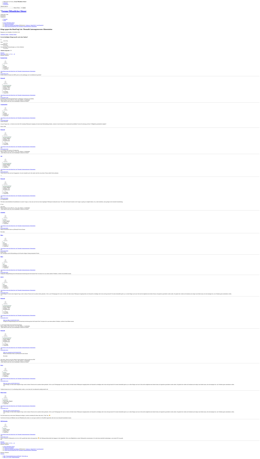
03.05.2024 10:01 (4, 272)
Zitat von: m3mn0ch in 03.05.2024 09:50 (12, 352)
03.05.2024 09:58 (4, 250)
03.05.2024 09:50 (4, 228)
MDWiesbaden (4, 421)
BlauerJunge (3, 392)
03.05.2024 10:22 (4, 292)
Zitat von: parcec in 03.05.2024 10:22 (11, 383)
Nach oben (3, 443)
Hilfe (4, 456)
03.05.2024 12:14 (4, 381)
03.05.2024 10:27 (4, 317)
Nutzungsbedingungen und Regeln (13, 456)
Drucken (2, 52)
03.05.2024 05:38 (4, 149)
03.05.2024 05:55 (4, 171)
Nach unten (3, 54)
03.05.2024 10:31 (4, 350)
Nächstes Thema (12, 34)
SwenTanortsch (39, 25)
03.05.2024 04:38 (4, 120)
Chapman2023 (4, 104)
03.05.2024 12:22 (4, 436)
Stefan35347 (33, 25)
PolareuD (3, 78)
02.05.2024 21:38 (4, 97)
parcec (2, 277)
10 (14, 54)
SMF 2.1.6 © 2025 (7, 457)
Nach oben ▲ (25, 456)
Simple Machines (15, 457)
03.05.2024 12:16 (4, 408)
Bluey (2, 235)
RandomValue (4, 57)
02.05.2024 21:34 (4, 73)
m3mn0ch (3, 212)
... (13, 54)
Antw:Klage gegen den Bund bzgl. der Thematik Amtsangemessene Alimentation (18, 71)
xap (1, 156)
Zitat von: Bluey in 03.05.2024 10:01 (11, 320)
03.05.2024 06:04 (4, 198)
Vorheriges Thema (4, 34)
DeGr (2, 365)
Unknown (28, 25)
